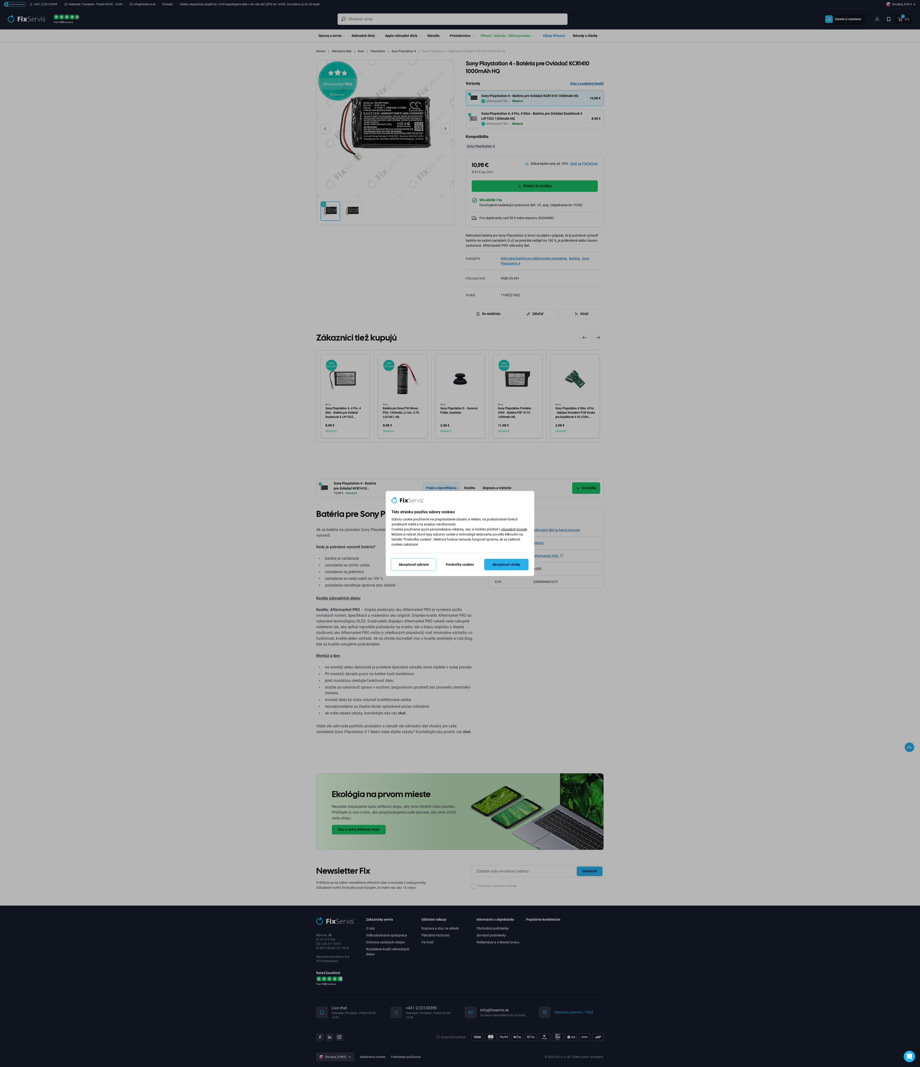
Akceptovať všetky (506, 564)
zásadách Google (514, 529)
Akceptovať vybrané (414, 564)
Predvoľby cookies (460, 564)
